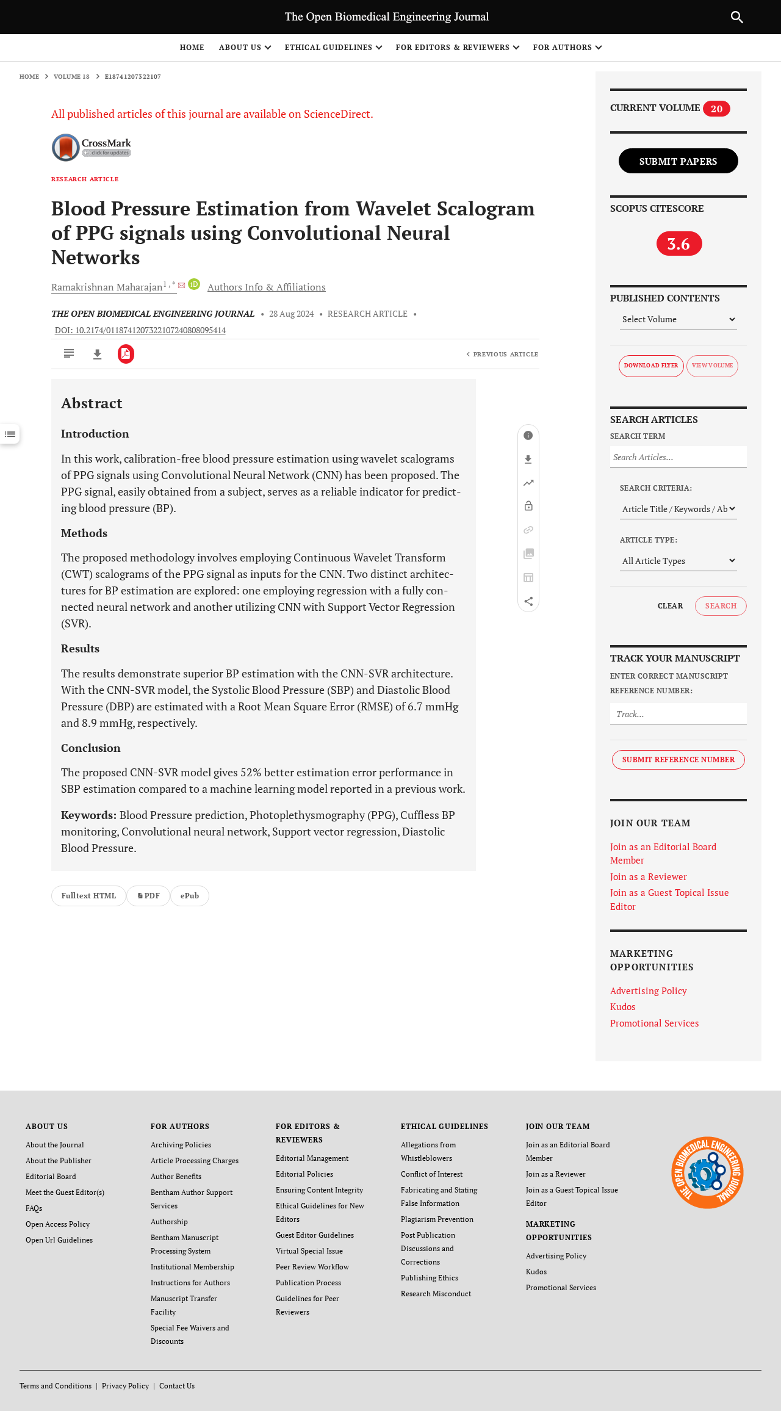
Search (720, 605)
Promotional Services (654, 1023)
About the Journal (55, 1144)
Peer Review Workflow (312, 1266)
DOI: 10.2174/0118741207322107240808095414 (140, 330)
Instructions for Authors (190, 1282)
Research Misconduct (436, 1293)
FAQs (34, 1208)
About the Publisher (59, 1160)
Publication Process (308, 1282)
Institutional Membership (192, 1266)
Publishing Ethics (429, 1277)
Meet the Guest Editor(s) (65, 1192)
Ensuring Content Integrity (319, 1189)
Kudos (623, 1006)
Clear (670, 605)
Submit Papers (678, 161)
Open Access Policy (58, 1224)
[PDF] (126, 354)
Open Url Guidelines (59, 1239)
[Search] (737, 17)
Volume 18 (72, 77)
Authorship (169, 1221)
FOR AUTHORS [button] (562, 47)
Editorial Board (51, 1176)
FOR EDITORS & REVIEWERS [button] (453, 47)
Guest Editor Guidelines (315, 1235)
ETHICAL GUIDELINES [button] (329, 47)
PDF (152, 895)
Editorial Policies (304, 1173)
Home (192, 47)
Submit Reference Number (678, 759)
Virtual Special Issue (309, 1250)
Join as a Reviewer (648, 876)
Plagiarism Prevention (437, 1219)
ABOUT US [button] (240, 47)
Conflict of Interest (431, 1173)
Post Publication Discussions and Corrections (428, 1248)
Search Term (637, 436)
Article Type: (648, 539)
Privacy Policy (125, 1385)
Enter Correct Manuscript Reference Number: (669, 683)
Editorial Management (312, 1158)
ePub (190, 895)
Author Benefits (176, 1176)
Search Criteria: (656, 488)
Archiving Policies (181, 1144)
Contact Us (177, 1385)
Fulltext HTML (89, 895)
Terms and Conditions (56, 1385)
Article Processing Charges (195, 1160)
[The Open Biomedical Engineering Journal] (707, 1172)
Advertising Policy (648, 990)
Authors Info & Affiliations (266, 287)
